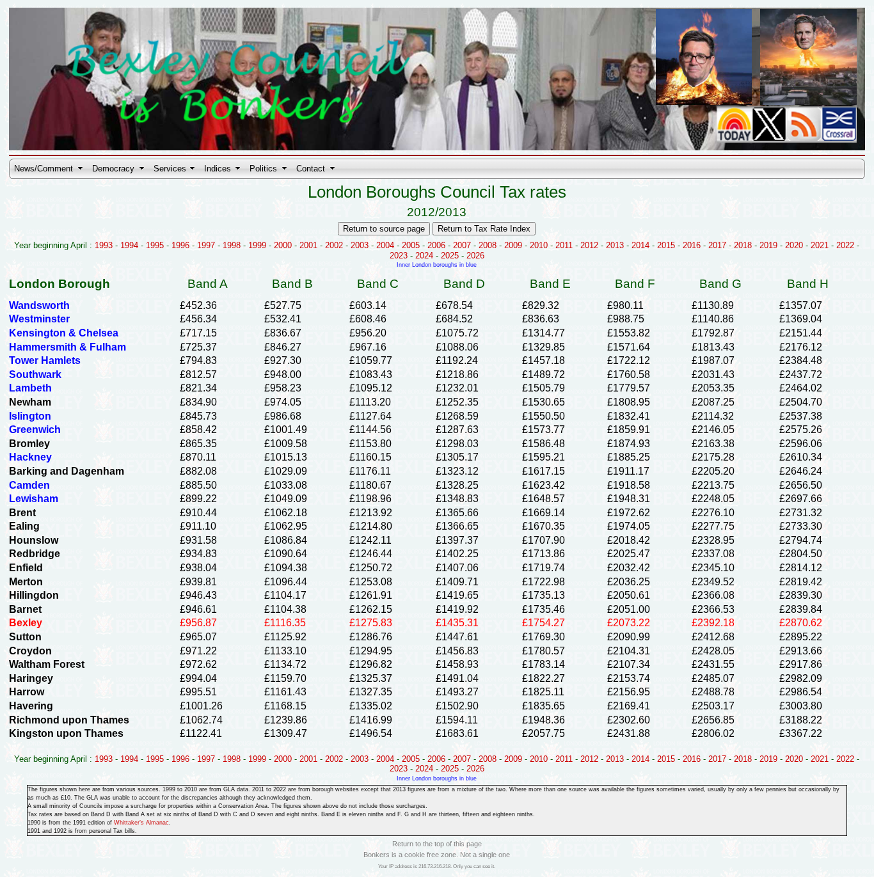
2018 (743, 245)
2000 (283, 245)
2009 (513, 245)
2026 (475, 255)
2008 (488, 245)
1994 (129, 245)
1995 (155, 245)
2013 (615, 245)
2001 (308, 245)
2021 (820, 245)
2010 (539, 245)
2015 (666, 245)
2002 (334, 245)
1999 (257, 245)
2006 (436, 245)
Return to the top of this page (437, 844)
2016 (692, 245)
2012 (589, 245)
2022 (845, 245)
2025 (450, 255)
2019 (768, 245)
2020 (794, 245)
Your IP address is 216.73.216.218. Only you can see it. (436, 866)
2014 (640, 245)
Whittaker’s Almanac (141, 822)
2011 (564, 245)
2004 (385, 245)
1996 (180, 245)
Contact (310, 168)
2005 (411, 245)
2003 (360, 245)
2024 (424, 255)
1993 (104, 245)
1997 (206, 245)
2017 (717, 245)
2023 (399, 255)
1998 (232, 245)
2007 (462, 245)
